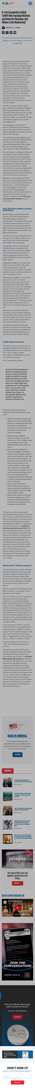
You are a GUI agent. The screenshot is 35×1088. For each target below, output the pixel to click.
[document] (17, 544)
